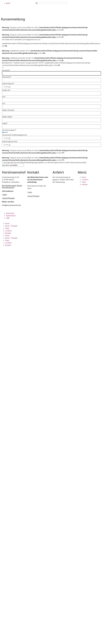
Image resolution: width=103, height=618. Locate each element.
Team (7, 228)
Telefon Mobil (7, 117)
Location (8, 231)
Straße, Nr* (6, 90)
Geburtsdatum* (8, 83)
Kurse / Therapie (11, 226)
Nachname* (6, 77)
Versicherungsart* (9, 130)
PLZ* (4, 97)
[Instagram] (60, 214)
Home (7, 223)
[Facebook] (55, 214)
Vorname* (6, 70)
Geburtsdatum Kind (9, 141)
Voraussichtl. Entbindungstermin (14, 135)
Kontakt (8, 233)
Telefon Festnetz (8, 110)
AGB (14, 162)
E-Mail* (4, 123)
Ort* (3, 103)
